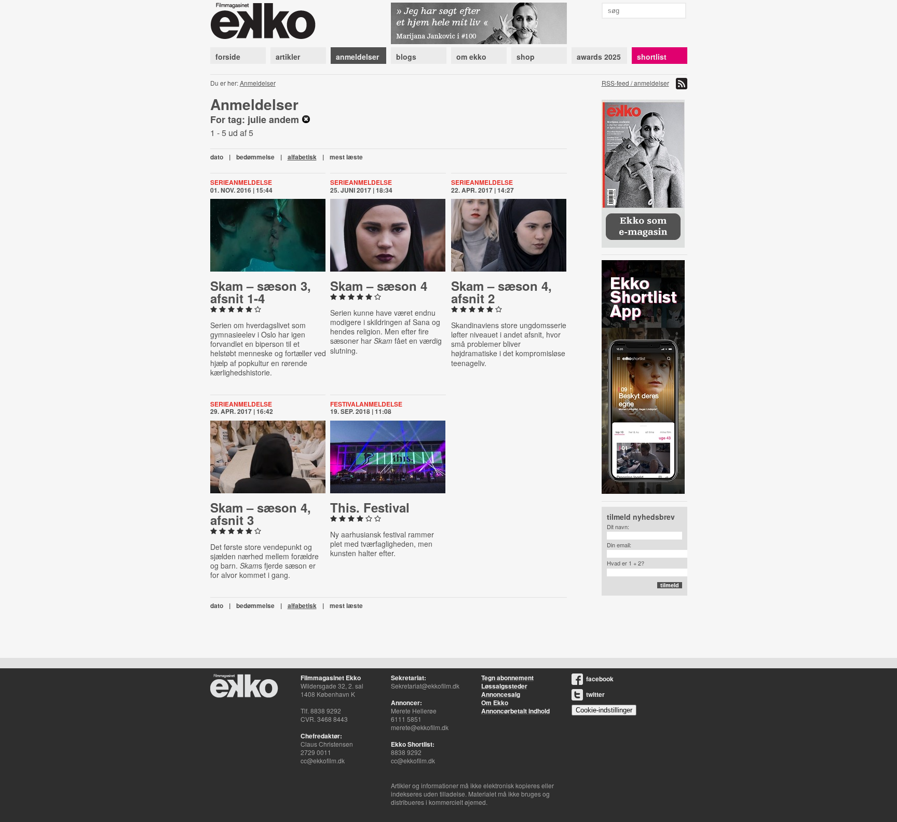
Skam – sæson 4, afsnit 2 (501, 292)
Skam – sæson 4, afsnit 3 (260, 513)
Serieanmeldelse (241, 182)
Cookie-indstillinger (604, 710)
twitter (595, 694)
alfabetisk (302, 156)
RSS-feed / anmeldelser (635, 82)
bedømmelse (255, 156)
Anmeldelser (258, 82)
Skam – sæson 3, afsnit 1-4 (260, 292)
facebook (600, 678)
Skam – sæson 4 (378, 285)
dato (216, 156)
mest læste (346, 156)
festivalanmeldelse (366, 404)
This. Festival (370, 507)
